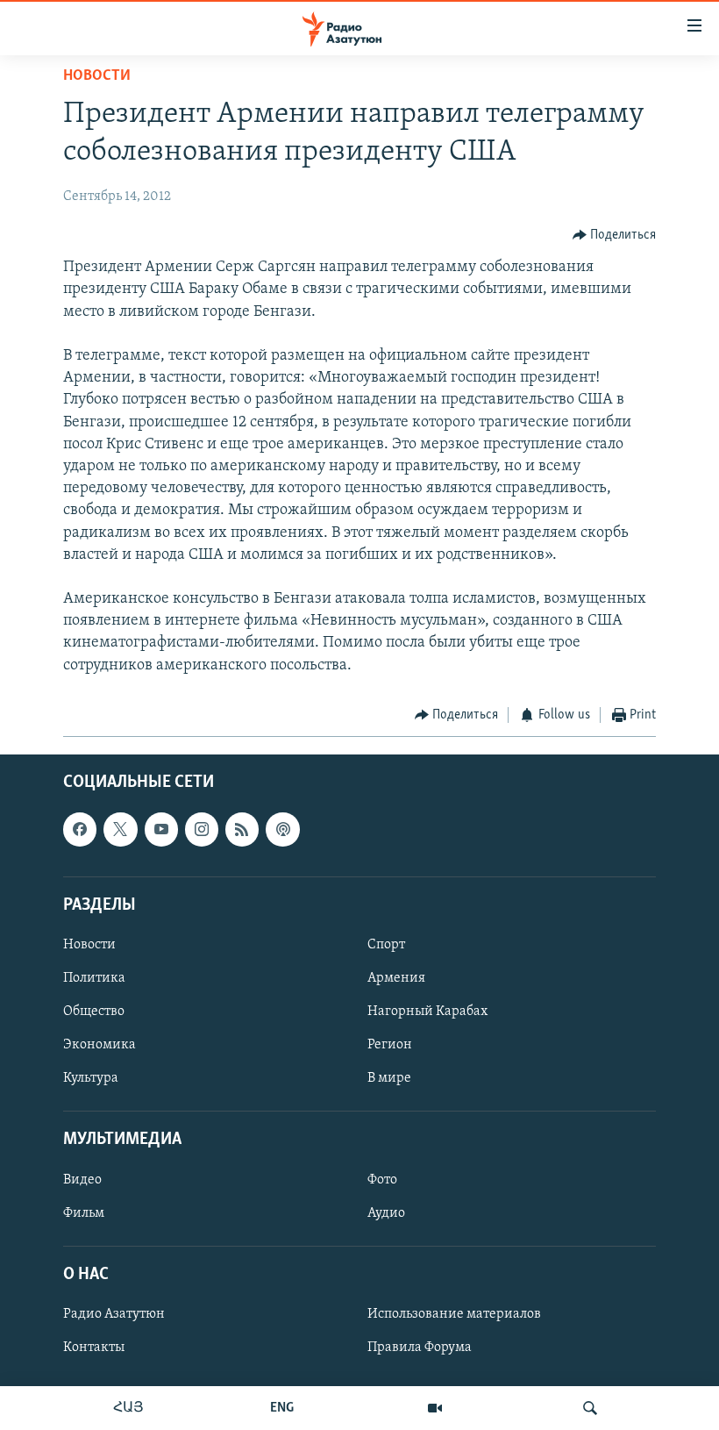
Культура (90, 1079)
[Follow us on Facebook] (79, 830)
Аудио (386, 1213)
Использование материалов (454, 1314)
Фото (382, 1180)
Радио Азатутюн (114, 1314)
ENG (282, 1408)
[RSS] (242, 830)
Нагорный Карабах (427, 1012)
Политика (94, 978)
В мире (389, 1079)
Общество (94, 1012)
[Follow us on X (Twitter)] (120, 830)
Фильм (83, 1213)
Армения (396, 978)
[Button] (615, 235)
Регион (389, 1045)
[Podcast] (282, 830)
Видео (82, 1180)
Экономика (99, 1045)
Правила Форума (419, 1348)
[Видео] (435, 1408)
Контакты (94, 1348)
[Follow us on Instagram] (201, 830)
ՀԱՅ (128, 1408)
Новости (97, 76)
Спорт (386, 945)
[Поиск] (590, 1408)
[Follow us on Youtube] (161, 830)
